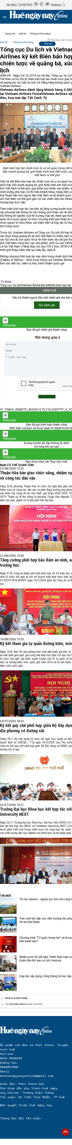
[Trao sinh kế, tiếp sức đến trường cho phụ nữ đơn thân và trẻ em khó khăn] (8, 925)
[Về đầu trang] (65, 1132)
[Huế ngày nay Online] (40, 17)
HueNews (56, 5)
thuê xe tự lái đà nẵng (16, 998)
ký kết (46, 285)
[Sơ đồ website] (36, 5)
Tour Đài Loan (16, 1004)
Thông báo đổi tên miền (20, 1118)
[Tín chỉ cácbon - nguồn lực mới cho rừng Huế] (8, 905)
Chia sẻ (48, 43)
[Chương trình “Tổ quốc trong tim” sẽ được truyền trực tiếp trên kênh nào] (8, 944)
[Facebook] (42, 5)
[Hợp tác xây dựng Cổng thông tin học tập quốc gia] (8, 982)
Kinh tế (22, 33)
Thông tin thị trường (40, 33)
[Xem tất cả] (6, 17)
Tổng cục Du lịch (10, 285)
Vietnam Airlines (31, 285)
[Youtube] (47, 5)
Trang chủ (10, 33)
